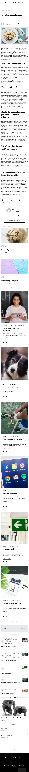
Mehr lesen (7, 394)
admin (6, 23)
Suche (22, 628)
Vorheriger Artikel (7, 226)
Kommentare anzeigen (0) (13, 220)
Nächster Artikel (5, 256)
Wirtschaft (5, 436)
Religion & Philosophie (16, 325)
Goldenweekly (14, 3)
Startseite (3, 10)
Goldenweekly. (19, 761)
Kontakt (15, 766)
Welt (9, 10)
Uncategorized (5, 737)
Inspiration (12, 546)
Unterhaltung (6, 325)
